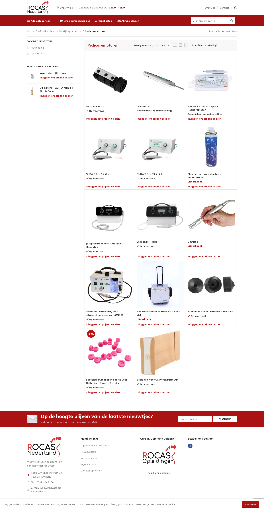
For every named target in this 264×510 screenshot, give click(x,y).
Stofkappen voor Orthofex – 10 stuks (210, 311)
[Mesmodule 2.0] (110, 79)
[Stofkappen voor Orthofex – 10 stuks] (211, 285)
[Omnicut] (211, 215)
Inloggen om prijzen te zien (56, 77)
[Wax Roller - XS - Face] (32, 76)
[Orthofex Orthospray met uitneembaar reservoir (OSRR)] (110, 285)
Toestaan (250, 504)
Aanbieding (37, 47)
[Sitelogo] (38, 7)
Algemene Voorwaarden (95, 445)
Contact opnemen (91, 470)
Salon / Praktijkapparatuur (65, 31)
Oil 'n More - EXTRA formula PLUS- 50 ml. (56, 89)
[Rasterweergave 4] (186, 45)
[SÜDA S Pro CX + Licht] (160, 147)
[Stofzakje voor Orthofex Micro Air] (160, 353)
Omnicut (193, 241)
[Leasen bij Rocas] (160, 215)
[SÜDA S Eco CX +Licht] (110, 147)
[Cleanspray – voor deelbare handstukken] (211, 147)
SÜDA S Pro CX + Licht (150, 174)
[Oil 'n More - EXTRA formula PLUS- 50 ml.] (32, 92)
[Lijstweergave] (175, 45)
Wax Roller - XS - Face (53, 72)
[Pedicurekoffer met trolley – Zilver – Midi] (160, 285)
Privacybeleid (88, 451)
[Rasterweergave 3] (180, 45)
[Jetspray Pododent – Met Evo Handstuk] (110, 215)
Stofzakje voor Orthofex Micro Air (157, 379)
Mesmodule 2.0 (95, 106)
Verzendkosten (89, 458)
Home (30, 31)
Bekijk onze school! (158, 472)
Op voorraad (38, 53)
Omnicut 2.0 (144, 106)
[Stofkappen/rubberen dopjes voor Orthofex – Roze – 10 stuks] (110, 353)
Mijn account (88, 464)
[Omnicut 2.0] (160, 79)
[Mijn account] (235, 8)
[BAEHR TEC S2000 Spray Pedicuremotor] (211, 79)
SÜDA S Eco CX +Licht (99, 174)
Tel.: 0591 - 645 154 (42, 482)
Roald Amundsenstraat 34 (46, 472)
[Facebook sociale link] (190, 446)
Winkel (42, 31)
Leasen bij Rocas (147, 241)
